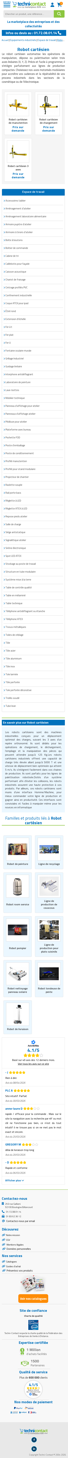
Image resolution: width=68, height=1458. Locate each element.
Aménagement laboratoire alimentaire (25, 216)
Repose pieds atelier (16, 516)
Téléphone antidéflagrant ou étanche (25, 611)
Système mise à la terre (18, 579)
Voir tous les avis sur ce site (33, 1064)
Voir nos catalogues (33, 1298)
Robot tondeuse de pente (49, 990)
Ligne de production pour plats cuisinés (49, 948)
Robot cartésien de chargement (48, 121)
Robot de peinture (17, 864)
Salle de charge (13, 524)
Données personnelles (18, 1248)
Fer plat (9, 335)
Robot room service (17, 904)
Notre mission (13, 1235)
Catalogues (11, 1261)
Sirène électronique (15, 548)
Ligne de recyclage (49, 864)
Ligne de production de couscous (49, 904)
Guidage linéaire (13, 366)
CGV (8, 1240)
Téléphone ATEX (14, 619)
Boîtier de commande (16, 248)
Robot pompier (17, 948)
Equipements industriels (23, 40)
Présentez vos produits (19, 1270)
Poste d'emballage (15, 445)
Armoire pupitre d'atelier (18, 224)
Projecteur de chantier (17, 477)
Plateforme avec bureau (18, 429)
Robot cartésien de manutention (18, 121)
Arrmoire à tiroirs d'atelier (19, 232)
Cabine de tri (12, 256)
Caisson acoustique (15, 272)
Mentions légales (15, 1244)
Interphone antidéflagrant (19, 374)
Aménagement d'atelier (18, 208)
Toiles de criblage (14, 635)
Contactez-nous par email (20, 1221)
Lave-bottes (12, 390)
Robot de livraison (17, 1029)
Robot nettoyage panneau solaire (18, 990)
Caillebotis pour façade (17, 264)
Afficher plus (13, 1180)
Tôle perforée (12, 682)
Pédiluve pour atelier (16, 422)
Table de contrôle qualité (18, 587)
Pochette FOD (12, 437)
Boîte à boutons (14, 240)
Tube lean (10, 706)
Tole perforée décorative (18, 690)
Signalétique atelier (15, 540)
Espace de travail (47, 40)
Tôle (7, 643)
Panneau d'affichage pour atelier (22, 406)
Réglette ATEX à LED (16, 508)
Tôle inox (10, 666)
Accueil (5, 40)
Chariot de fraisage (15, 279)
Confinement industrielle (18, 295)
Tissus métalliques (15, 627)
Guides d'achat (13, 1266)
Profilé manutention (16, 461)
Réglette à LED (13, 501)
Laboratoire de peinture (18, 382)
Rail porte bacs (13, 493)
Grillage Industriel (14, 358)
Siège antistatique (15, 532)
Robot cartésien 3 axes (18, 167)
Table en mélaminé (15, 595)
